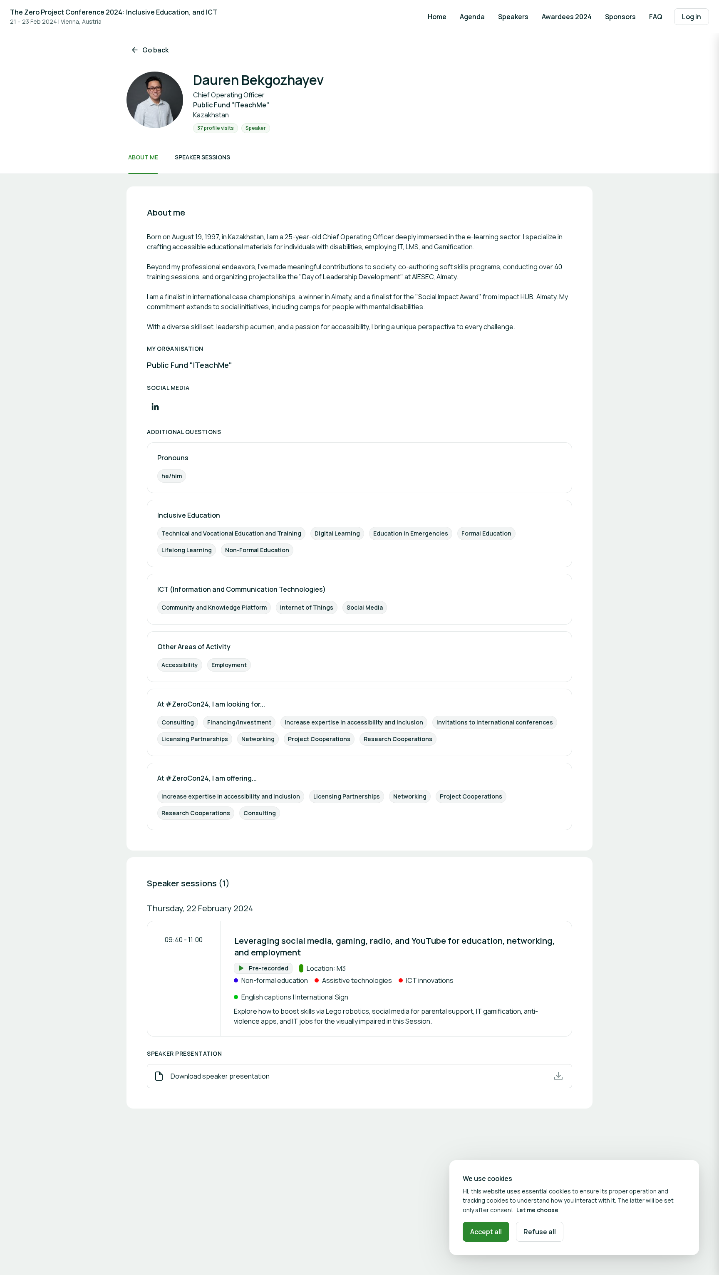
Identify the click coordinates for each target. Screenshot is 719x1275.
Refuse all (539, 1231)
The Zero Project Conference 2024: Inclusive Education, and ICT (113, 12)
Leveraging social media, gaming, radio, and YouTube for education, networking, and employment (394, 946)
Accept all (486, 1231)
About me (143, 157)
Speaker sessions (202, 157)
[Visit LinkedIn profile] (155, 406)
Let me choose (537, 1210)
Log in (691, 16)
